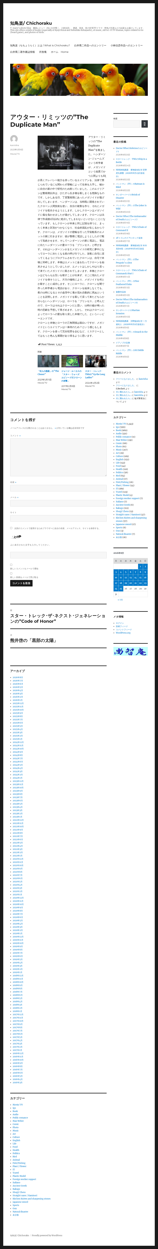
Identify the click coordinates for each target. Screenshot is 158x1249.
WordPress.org (123, 633)
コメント (15, 435)
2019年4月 (18, 962)
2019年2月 (18, 969)
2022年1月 (18, 855)
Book (15, 1111)
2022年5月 (18, 842)
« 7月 (120, 599)
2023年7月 (18, 797)
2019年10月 (18, 943)
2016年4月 (18, 1079)
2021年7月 (18, 875)
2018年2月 (18, 1008)
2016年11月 (18, 1056)
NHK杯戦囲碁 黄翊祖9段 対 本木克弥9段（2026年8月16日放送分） (131, 248)
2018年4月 (18, 1001)
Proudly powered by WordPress (47, 1235)
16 (145, 577)
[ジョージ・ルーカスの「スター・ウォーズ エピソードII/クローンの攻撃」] (72, 361)
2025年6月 (18, 722)
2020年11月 (18, 901)
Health (16, 1150)
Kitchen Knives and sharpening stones (32, 1198)
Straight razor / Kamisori (25, 1195)
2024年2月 (18, 774)
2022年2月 (18, 852)
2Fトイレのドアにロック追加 (129, 238)
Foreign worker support (24, 1179)
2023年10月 (18, 787)
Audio (15, 1114)
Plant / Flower (19, 1166)
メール (14, 497)
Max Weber (18, 1121)
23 (145, 583)
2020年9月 (18, 907)
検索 (115, 118)
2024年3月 (18, 771)
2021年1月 (17, 894)
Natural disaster (20, 1211)
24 (116, 588)
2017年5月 (18, 1037)
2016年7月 (18, 1069)
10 (116, 577)
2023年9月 (18, 791)
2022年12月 (18, 820)
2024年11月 (18, 745)
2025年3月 (18, 732)
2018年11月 (18, 979)
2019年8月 (18, 949)
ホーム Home (60, 51)
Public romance (20, 1117)
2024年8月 (18, 755)
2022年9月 (18, 829)
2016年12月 (18, 1053)
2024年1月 (18, 778)
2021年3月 (17, 888)
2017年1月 (17, 1050)
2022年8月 (18, 833)
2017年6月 (18, 1034)
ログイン (120, 623)
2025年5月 (18, 726)
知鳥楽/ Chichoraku (31, 23)
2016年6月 (18, 1073)
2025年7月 (18, 719)
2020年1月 (18, 933)
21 (135, 583)
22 (140, 583)
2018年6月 (18, 995)
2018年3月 (17, 1004)
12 (126, 577)
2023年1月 (17, 816)
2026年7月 (18, 680)
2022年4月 (18, 846)
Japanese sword (20, 1202)
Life (14, 1143)
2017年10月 (18, 1021)
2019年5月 (18, 959)
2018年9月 (18, 985)
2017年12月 (18, 1014)
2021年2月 (18, 891)
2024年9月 (18, 752)
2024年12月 (18, 742)
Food (15, 1147)
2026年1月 (18, 700)
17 (116, 583)
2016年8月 (18, 1066)
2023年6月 (18, 800)
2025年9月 (18, 713)
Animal (16, 1160)
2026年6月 (18, 684)
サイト (13, 512)
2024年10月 (18, 748)
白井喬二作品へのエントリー (90, 45)
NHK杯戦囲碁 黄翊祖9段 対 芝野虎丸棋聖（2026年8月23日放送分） (131, 173)
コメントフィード (124, 629)
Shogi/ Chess (19, 1192)
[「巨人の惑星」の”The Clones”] (48, 361)
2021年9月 (18, 868)
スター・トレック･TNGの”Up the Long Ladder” (95, 374)
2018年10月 (18, 982)
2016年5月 (18, 1076)
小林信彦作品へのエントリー (127, 45)
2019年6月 (18, 956)
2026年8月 (18, 677)
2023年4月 (18, 807)
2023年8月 (18, 794)
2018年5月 (18, 998)
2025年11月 (18, 706)
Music (16, 1130)
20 (130, 583)
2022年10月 (18, 826)
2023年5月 (18, 804)
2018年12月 (18, 975)
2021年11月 (18, 862)
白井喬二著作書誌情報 (22, 51)
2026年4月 (18, 690)
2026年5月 (18, 687)
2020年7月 (18, 914)
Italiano (16, 1182)
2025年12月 (18, 703)
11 (121, 577)
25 (121, 588)
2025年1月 (18, 739)
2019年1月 (17, 972)
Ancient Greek (20, 1185)
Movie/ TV (15, 154)
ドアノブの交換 (123, 342)
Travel (16, 1173)
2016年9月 (18, 1063)
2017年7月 (18, 1030)
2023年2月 (18, 813)
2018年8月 (18, 988)
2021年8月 (18, 872)
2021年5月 (18, 881)
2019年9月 (18, 946)
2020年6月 (18, 917)
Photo (16, 1127)
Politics (16, 1153)
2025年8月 (18, 716)
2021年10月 (18, 865)
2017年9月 (18, 1024)
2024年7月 (18, 758)
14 (135, 577)
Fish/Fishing (19, 1163)
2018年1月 (17, 1011)
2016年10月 (18, 1060)
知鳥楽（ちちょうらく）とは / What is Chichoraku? (40, 45)
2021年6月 (18, 878)
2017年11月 (18, 1017)
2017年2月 (18, 1047)
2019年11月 (18, 940)
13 (131, 577)
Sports (16, 1205)
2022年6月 (18, 839)
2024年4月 (18, 768)
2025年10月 (18, 710)
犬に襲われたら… (123, 392)
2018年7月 (18, 991)
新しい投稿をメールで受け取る (24, 577)
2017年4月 (18, 1040)
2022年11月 (18, 823)
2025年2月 (18, 735)
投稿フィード (122, 626)
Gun (15, 1208)
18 (121, 583)
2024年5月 (18, 765)
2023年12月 (18, 781)
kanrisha (14, 145)
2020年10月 (18, 904)
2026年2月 (18, 697)
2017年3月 (17, 1043)
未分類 (16, 1215)
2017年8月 (18, 1027)
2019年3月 (18, 966)
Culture (16, 1137)
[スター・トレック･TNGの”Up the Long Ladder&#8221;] (96, 361)
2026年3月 (18, 693)
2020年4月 (18, 923)
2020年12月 (18, 898)
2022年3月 (18, 849)
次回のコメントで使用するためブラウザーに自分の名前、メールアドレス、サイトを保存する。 (57, 528)
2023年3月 (18, 810)
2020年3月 (18, 927)
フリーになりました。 (126, 379)
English (16, 1140)
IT (14, 1169)
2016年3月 (18, 1082)
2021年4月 (18, 885)
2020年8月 (18, 910)
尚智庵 (43, 51)
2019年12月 (18, 936)
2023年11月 (18, 784)
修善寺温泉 (121, 292)
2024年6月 (18, 761)
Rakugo (16, 1189)
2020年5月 (18, 920)
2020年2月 (18, 930)
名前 (13, 482)
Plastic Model (19, 1176)
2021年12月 (18, 859)
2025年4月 (18, 729)
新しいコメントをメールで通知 (24, 568)
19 (126, 583)
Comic (16, 1124)
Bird (15, 1156)
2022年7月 (18, 836)
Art (14, 1134)
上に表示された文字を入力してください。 (30, 545)
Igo (14, 1108)
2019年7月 (18, 953)
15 (140, 577)
